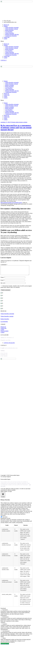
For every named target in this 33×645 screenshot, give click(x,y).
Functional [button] (3, 608)
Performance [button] (4, 615)
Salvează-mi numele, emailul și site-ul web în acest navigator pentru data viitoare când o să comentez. (16, 286)
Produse (6, 26)
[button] (16, 41)
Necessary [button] (3, 515)
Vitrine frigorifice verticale (11, 29)
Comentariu (4, 264)
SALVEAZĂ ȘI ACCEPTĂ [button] (8, 642)
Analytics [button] (3, 622)
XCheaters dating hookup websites (18, 122)
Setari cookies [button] (4, 491)
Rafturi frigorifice (9, 30)
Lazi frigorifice (8, 31)
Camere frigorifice (9, 33)
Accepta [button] (10, 491)
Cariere (5, 38)
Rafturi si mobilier (9, 85)
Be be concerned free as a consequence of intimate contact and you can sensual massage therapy (16, 127)
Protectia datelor (4, 331)
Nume (3, 277)
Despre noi (6, 24)
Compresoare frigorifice (11, 35)
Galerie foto (6, 37)
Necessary (4, 517)
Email (2, 280)
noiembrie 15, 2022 (5, 122)
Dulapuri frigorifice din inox (12, 34)
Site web (3, 283)
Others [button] (2, 636)
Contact (5, 97)
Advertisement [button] (4, 629)
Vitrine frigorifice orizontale (12, 27)
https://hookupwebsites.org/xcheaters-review (11, 202)
